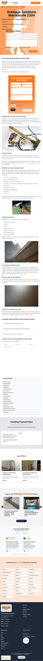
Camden (17, 569)
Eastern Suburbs (5, 575)
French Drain (5, 394)
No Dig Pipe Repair (7, 396)
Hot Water (18, 344)
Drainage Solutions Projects (8, 410)
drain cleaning (24, 273)
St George (4, 593)
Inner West (18, 581)
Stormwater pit (6, 193)
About (2, 648)
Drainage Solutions (26, 609)
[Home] (4, 3)
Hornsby (3, 581)
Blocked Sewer (6, 387)
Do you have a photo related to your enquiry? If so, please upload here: (18, 47)
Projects (2, 637)
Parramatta (4, 590)
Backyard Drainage (6, 383)
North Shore (31, 584)
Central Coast (18, 572)
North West (18, 587)
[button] (21, 323)
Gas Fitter (31, 344)
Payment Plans (4, 645)
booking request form (26, 314)
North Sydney (4, 587)
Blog (2, 636)
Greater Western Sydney (33, 575)
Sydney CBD (31, 593)
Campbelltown (31, 569)
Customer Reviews (4, 643)
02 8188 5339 (27, 110)
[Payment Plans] (29, 438)
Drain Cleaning (6, 390)
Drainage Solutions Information (9, 408)
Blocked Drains (6, 385)
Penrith (17, 590)
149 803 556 (5, 623)
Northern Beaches (32, 587)
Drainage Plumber (6, 381)
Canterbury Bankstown (6, 572)
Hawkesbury (4, 578)
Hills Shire (31, 578)
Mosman (17, 584)
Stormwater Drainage (7, 401)
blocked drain (8, 118)
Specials (2, 641)
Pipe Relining (5, 397)
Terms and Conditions (18, 654)
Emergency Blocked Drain (8, 392)
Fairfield (17, 575)
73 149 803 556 (6, 621)
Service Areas (6, 412)
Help (2, 634)
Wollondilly (4, 596)
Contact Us (3, 646)
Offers (2, 639)
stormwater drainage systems (27, 279)
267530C (6, 626)
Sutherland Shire (19, 593)
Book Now (35, 2)
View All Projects (20, 520)
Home (2, 632)
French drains (6, 177)
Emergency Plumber (7, 346)
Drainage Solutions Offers (8, 406)
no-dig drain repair (27, 162)
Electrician (25, 616)
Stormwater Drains (6, 399)
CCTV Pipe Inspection (7, 389)
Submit (33, 51)
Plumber (5, 344)
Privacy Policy (26, 654)
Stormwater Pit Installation (8, 403)
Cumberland (31, 572)
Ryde (30, 590)
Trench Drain (5, 405)
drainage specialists (7, 64)
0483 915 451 (25, 2)
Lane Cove (31, 581)
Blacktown (4, 569)
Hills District (18, 578)
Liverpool (4, 584)
